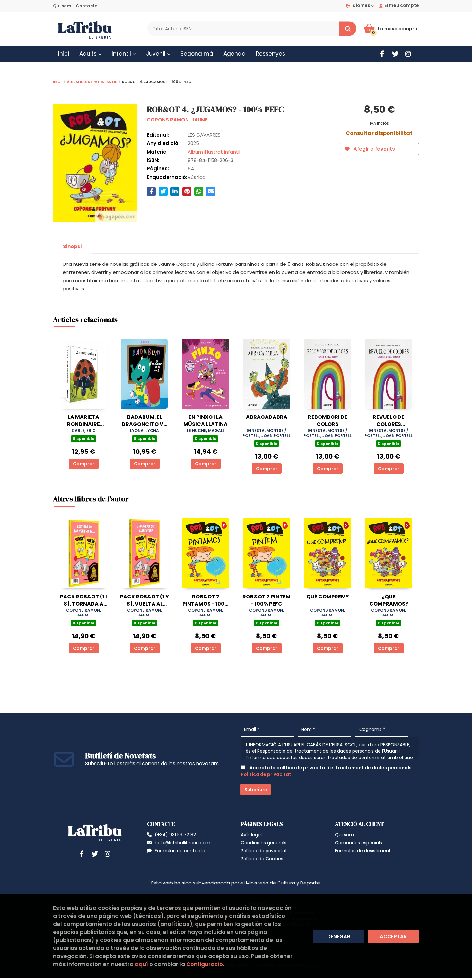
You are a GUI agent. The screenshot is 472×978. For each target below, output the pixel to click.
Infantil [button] (122, 54)
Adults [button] (88, 54)
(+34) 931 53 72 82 (175, 834)
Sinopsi (72, 246)
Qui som (62, 6)
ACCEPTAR (393, 936)
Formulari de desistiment (363, 851)
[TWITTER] (395, 54)
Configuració (204, 964)
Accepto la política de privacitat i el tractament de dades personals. (327, 771)
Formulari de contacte (180, 851)
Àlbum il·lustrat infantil (92, 81)
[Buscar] (347, 29)
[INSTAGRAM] (408, 54)
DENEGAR (338, 936)
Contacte (86, 6)
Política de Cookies (262, 859)
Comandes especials (358, 842)
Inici (57, 81)
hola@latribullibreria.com (182, 842)
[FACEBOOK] (382, 54)
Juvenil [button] (156, 54)
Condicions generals (263, 842)
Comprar (83, 464)
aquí (141, 964)
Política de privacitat (266, 774)
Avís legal (251, 834)
